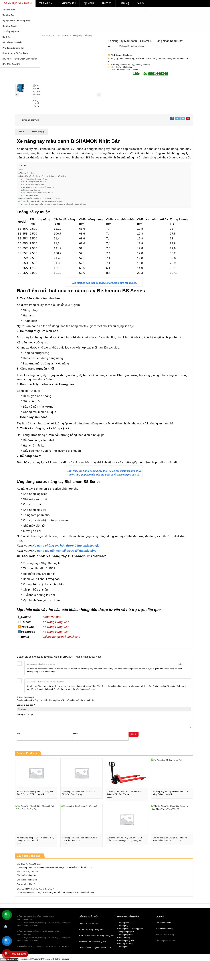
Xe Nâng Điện (8, 10)
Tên (18, 733)
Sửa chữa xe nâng (164, 929)
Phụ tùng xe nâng (125, 943)
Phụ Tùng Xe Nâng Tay (13, 48)
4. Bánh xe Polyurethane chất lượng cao (39, 187)
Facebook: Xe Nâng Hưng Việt (92, 941)
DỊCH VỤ (88, 3)
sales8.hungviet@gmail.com (61, 636)
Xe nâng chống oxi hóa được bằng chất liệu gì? (66, 545)
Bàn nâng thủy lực (125, 941)
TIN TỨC (107, 3)
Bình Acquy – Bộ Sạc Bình (15, 53)
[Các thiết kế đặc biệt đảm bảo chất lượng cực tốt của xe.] (40, 96)
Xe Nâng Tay (8, 15)
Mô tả (21, 132)
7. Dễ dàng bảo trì (31, 195)
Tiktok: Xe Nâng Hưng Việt (91, 929)
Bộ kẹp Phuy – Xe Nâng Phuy (16, 20)
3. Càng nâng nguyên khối (34, 184)
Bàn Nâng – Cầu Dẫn (12, 42)
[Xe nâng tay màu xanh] (58, 60)
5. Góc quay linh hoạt (32, 190)
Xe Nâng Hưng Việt (55, 622)
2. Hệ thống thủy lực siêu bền (35, 182)
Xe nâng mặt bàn (125, 935)
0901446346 (158, 73)
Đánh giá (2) (38, 132)
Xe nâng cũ (122, 947)
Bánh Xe (6, 37)
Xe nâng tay (122, 925)
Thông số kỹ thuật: (28, 173)
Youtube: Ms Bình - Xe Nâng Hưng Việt (96, 935)
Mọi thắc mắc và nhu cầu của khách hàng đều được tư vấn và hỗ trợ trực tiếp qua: (55, 204)
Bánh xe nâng (123, 937)
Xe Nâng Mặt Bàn (10, 31)
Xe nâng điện (123, 923)
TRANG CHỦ (46, 3)
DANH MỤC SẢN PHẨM (18, 3)
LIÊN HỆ (124, 3)
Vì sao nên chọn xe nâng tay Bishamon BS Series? (41, 201)
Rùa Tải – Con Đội (11, 64)
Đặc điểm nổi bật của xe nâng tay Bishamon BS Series (43, 176)
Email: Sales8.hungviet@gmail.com (95, 947)
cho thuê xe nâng (55, 868)
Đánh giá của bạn (26, 705)
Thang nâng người (125, 931)
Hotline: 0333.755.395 (88, 923)
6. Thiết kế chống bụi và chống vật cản (38, 193)
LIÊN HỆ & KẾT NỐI (88, 917)
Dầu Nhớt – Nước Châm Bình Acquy (19, 59)
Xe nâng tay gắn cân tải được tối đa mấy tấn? (65, 550)
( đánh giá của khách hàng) (131, 46)
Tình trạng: (116, 55)
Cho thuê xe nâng (163, 923)
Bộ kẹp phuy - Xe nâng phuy (130, 929)
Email (75, 733)
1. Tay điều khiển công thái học (36, 179)
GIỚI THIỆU (69, 3)
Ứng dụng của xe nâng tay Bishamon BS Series (40, 198)
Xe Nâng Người (9, 26)
